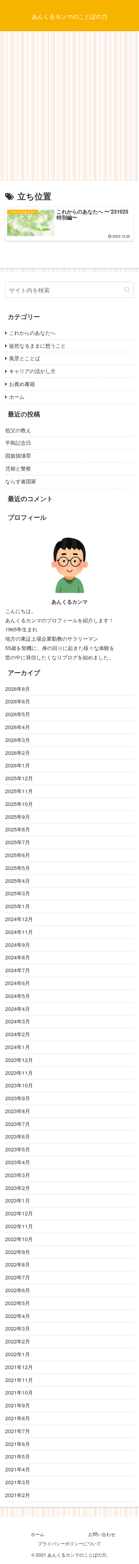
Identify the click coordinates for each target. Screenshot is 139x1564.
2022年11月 (19, 1226)
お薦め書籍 (22, 384)
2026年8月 (17, 688)
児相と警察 (18, 468)
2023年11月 (19, 1072)
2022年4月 (17, 1316)
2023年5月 (17, 1149)
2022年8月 (17, 1264)
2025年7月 (17, 842)
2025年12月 (19, 778)
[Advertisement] (69, 108)
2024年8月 (17, 957)
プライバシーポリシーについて (69, 1543)
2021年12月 (19, 1367)
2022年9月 (17, 1252)
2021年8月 (17, 1418)
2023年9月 (17, 1098)
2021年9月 (17, 1405)
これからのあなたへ (32, 332)
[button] (127, 289)
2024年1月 (17, 1047)
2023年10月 (19, 1085)
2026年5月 (17, 714)
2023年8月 (17, 1111)
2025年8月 (17, 829)
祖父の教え (18, 430)
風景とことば (24, 358)
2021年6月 (17, 1444)
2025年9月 (17, 816)
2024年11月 (19, 932)
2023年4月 (17, 1162)
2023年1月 (17, 1200)
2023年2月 (17, 1188)
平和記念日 (18, 442)
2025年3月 (17, 893)
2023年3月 (17, 1175)
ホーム (17, 396)
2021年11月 (19, 1380)
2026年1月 (17, 765)
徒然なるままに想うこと (37, 345)
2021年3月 (17, 1482)
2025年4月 (17, 880)
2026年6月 (17, 701)
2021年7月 (17, 1431)
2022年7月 (17, 1277)
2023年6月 (17, 1136)
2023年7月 (17, 1124)
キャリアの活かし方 (32, 371)
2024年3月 (17, 1021)
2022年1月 (17, 1354)
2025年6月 (17, 855)
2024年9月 (17, 944)
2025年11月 (19, 791)
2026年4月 (17, 727)
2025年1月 (17, 906)
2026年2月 (17, 752)
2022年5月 (17, 1303)
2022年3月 (17, 1328)
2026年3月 (17, 740)
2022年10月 (19, 1239)
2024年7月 (17, 970)
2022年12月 (19, 1213)
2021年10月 (19, 1392)
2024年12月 (19, 919)
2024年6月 (17, 983)
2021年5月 (17, 1456)
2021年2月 (17, 1495)
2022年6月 (17, 1290)
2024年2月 (17, 1034)
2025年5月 (17, 868)
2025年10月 (19, 804)
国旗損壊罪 (18, 455)
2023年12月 (19, 1060)
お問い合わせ (101, 1534)
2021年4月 (17, 1469)
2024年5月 (17, 996)
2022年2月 (17, 1341)
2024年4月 (17, 1008)
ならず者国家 (20, 481)
